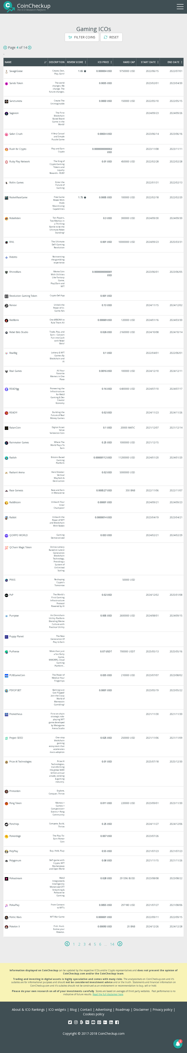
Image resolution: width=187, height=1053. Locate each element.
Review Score (75, 62)
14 (112, 944)
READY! (94, 415)
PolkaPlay (94, 906)
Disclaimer (141, 1009)
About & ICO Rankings (28, 1009)
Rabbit (94, 521)
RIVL (94, 244)
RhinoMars (94, 279)
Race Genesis (94, 492)
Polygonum (94, 864)
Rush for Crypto (94, 150)
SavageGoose (94, 72)
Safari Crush (94, 136)
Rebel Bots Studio (94, 338)
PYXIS (94, 582)
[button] (177, 1043)
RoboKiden (94, 225)
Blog (73, 1009)
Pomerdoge (94, 838)
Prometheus (94, 721)
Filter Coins (84, 37)
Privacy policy (162, 1009)
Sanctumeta (94, 102)
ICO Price (103, 62)
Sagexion (94, 118)
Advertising (104, 1009)
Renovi (94, 308)
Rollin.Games (94, 185)
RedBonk (94, 321)
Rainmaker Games (94, 445)
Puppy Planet (94, 639)
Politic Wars (94, 917)
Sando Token (94, 87)
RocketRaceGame (94, 203)
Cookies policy (93, 1014)
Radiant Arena (94, 476)
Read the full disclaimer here (108, 994)
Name (8, 62)
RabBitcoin (94, 505)
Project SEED (94, 745)
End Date (173, 62)
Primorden (94, 792)
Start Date (148, 62)
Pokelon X (94, 929)
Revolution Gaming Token (94, 295)
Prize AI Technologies (94, 771)
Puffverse (94, 658)
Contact (86, 1009)
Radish (94, 460)
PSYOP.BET (94, 697)
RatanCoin (94, 430)
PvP (94, 600)
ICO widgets (57, 1009)
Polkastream (94, 887)
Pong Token (94, 809)
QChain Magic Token (94, 559)
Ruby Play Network (94, 167)
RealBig (94, 357)
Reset (113, 37)
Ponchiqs (94, 825)
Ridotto (94, 259)
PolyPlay (94, 851)
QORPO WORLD (94, 536)
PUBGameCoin (94, 678)
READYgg (94, 396)
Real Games (94, 375)
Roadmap (122, 1009)
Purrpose (94, 621)
